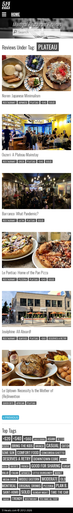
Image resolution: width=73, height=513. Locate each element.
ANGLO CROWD (39, 439)
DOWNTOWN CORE (45, 458)
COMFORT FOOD (28, 452)
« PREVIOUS (10, 417)
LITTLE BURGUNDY (42, 473)
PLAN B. (61, 485)
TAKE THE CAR (59, 492)
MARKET (58, 473)
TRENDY (17, 498)
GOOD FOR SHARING (45, 466)
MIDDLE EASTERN (29, 479)
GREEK (21, 161)
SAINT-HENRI (10, 492)
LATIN (21, 220)
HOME (15, 14)
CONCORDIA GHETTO (52, 453)
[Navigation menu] (4, 14)
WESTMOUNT (31, 499)
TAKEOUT (6, 499)
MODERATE (50, 479)
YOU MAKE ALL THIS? (49, 499)
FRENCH (25, 466)
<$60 (43, 338)
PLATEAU (34, 102)
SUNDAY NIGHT (40, 492)
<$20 (6, 438)
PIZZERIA (22, 279)
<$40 (43, 102)
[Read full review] (36, 73)
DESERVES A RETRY (57, 338)
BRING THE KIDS (22, 445)
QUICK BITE (8, 403)
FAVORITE (14, 466)
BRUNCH (39, 446)
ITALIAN (14, 473)
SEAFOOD (22, 338)
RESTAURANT (9, 102)
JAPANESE (22, 102)
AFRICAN (20, 403)
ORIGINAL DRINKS (30, 485)
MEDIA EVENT (9, 479)
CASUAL (52, 445)
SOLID (52, 102)
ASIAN (51, 438)
